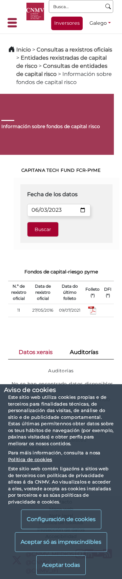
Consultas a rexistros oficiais (74, 49)
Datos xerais (36, 352)
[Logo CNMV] (35, 11)
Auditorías (84, 352)
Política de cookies (30, 459)
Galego (98, 23)
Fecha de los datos (52, 194)
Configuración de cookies (61, 519)
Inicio (23, 49)
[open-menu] (14, 22)
